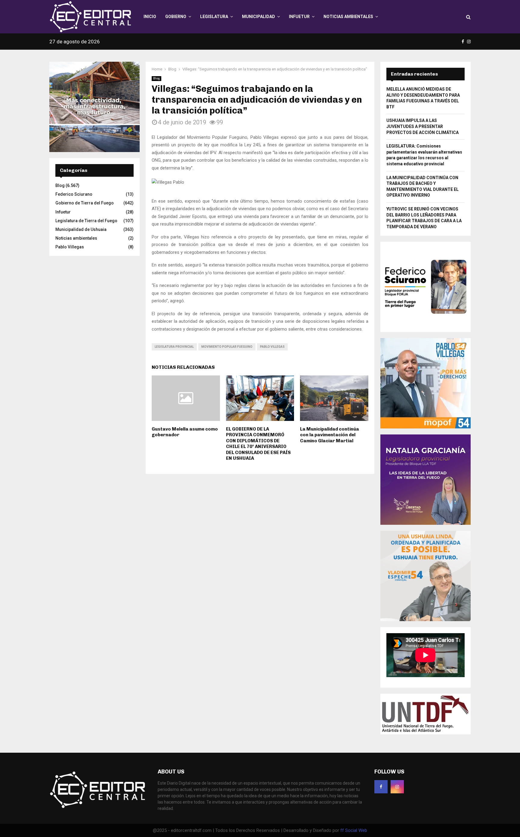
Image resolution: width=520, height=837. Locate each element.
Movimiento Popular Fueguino (226, 346)
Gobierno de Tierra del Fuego (84, 203)
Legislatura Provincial (174, 346)
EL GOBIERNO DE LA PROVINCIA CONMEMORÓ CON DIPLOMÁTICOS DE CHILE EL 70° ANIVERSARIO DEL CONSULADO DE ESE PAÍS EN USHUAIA (258, 443)
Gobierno (175, 16)
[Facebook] (381, 786)
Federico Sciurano (73, 194)
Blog (156, 78)
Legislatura (214, 16)
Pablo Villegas (272, 346)
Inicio (150, 16)
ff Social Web (353, 830)
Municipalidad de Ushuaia (81, 229)
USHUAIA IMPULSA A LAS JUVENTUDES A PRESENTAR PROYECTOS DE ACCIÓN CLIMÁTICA (422, 126)
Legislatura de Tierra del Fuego (86, 220)
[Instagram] (397, 786)
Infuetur (299, 16)
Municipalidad (258, 16)
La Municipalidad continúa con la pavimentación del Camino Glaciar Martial (329, 434)
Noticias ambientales (348, 16)
